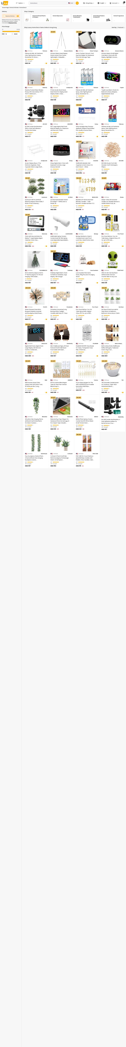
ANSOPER (70, 124)
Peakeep (70, 270)
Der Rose (121, 307)
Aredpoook (69, 87)
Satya (96, 124)
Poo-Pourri (121, 234)
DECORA (121, 160)
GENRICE (70, 380)
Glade (122, 197)
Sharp (71, 160)
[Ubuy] (4, 3)
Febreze (45, 51)
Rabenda (70, 416)
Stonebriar (70, 307)
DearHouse (44, 453)
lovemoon (44, 197)
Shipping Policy (12, 23)
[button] (88, 3)
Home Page (5, 7)
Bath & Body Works (119, 343)
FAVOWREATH (43, 270)
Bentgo (96, 234)
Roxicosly (44, 234)
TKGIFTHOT (120, 270)
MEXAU (96, 416)
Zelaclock (44, 343)
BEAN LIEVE (95, 197)
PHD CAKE (95, 453)
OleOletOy (70, 343)
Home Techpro (94, 51)
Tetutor (96, 380)
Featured (120, 27)
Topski (122, 87)
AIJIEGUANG (69, 234)
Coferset (70, 453)
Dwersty (45, 87)
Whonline (44, 416)
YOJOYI (45, 307)
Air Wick (70, 197)
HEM (46, 380)
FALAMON (95, 343)
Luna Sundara (94, 270)
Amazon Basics (68, 51)
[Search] (77, 3)
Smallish (95, 160)
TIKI (122, 380)
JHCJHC (45, 124)
